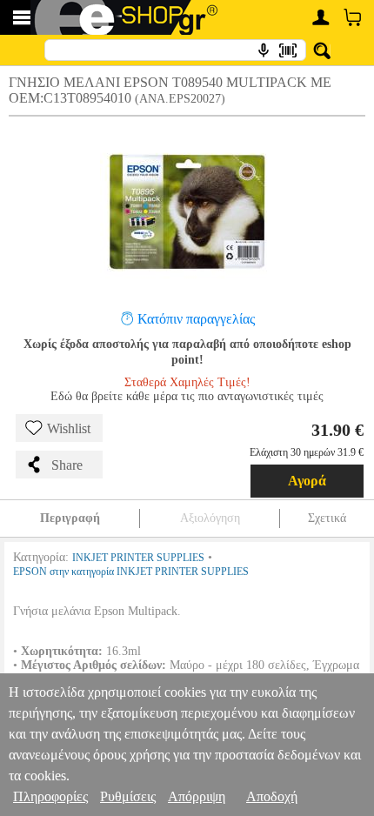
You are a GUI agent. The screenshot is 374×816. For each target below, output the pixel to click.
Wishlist (68, 428)
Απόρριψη (196, 796)
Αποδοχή (271, 796)
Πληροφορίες (50, 796)
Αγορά (307, 480)
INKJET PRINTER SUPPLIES (138, 558)
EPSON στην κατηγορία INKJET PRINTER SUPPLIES (131, 571)
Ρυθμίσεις (128, 796)
